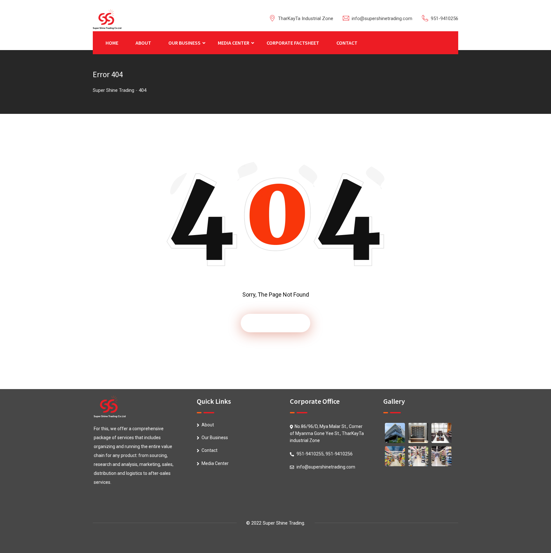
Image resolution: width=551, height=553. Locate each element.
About (208, 424)
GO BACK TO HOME (275, 323)
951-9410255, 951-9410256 (325, 453)
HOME (112, 43)
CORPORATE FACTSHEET (293, 43)
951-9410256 (444, 18)
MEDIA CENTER (233, 43)
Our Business (215, 437)
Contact (209, 450)
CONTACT (346, 43)
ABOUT (143, 43)
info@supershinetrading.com (382, 18)
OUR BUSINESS (184, 43)
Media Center (215, 463)
